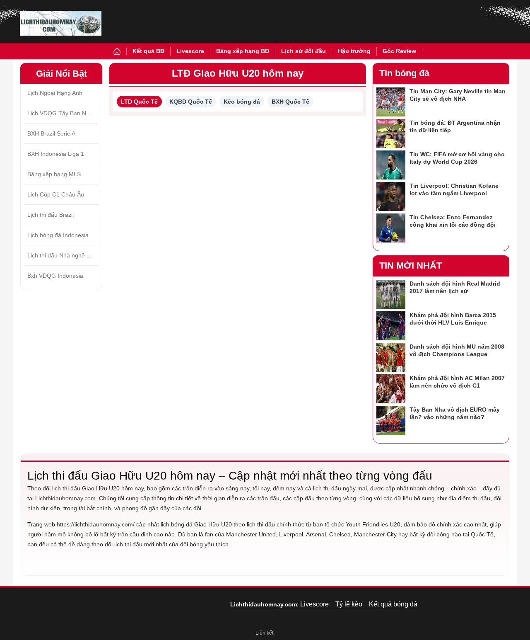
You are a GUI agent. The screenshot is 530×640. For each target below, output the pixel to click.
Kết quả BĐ (148, 51)
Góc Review (399, 51)
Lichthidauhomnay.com (65, 498)
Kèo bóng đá (242, 101)
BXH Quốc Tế (290, 101)
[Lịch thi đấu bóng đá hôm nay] (60, 23)
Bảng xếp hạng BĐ (242, 51)
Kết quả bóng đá (393, 604)
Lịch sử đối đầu (303, 51)
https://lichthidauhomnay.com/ (96, 524)
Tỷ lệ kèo (348, 604)
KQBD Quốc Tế (190, 101)
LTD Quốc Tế (139, 101)
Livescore (190, 51)
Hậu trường (354, 51)
